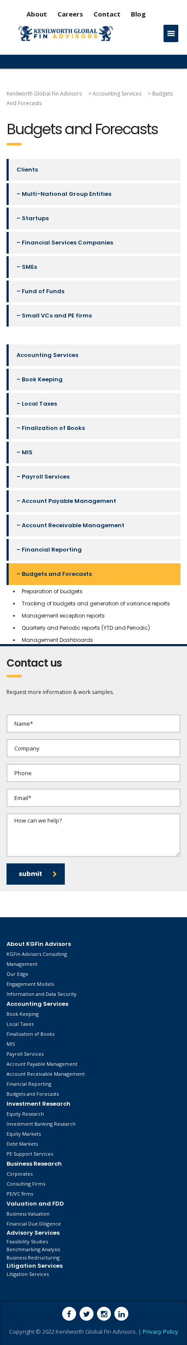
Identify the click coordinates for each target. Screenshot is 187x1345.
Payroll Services (25, 1054)
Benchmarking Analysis (33, 1249)
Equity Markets (24, 1133)
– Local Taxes (37, 404)
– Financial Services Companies (65, 242)
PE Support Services (30, 1153)
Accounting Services (47, 355)
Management (22, 964)
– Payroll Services (43, 477)
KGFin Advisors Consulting (37, 954)
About (37, 14)
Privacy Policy (160, 1331)
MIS (11, 1044)
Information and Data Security (42, 994)
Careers (70, 14)
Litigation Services (28, 1274)
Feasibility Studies (27, 1241)
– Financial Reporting (49, 549)
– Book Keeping (40, 379)
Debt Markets (22, 1143)
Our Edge (17, 974)
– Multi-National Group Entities (64, 194)
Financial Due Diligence (34, 1223)
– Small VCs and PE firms (54, 315)
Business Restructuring (33, 1257)
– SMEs (27, 267)
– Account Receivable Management (70, 525)
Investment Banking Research (41, 1123)
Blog (138, 14)
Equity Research (25, 1113)
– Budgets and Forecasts (54, 574)
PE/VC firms (20, 1193)
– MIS (25, 452)
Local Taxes (20, 1024)
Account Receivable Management (46, 1074)
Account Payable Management (42, 1064)
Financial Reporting (29, 1084)
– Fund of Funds (40, 291)
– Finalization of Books (51, 428)
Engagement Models (30, 984)
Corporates (20, 1173)
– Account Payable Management (66, 501)
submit (30, 873)
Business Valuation (28, 1213)
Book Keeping (23, 1014)
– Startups (33, 218)
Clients (27, 169)
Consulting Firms (26, 1183)
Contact (108, 14)
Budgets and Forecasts (33, 1094)
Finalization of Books (30, 1034)
